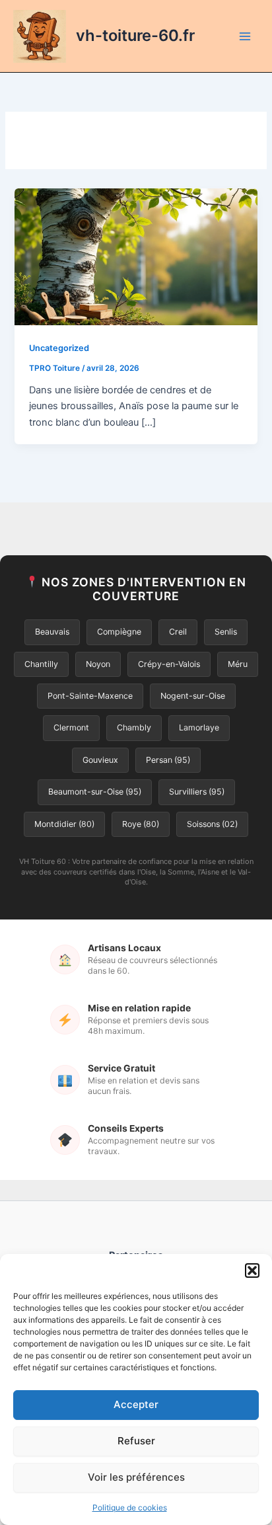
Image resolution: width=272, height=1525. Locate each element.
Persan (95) (168, 760)
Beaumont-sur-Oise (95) (94, 792)
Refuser (136, 1440)
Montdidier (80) (64, 824)
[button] (252, 1270)
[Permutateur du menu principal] (245, 36)
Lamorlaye (199, 727)
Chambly (134, 727)
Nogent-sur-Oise (192, 696)
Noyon (98, 664)
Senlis (226, 632)
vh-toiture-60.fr (135, 35)
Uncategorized (59, 348)
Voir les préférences (136, 1477)
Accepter (136, 1404)
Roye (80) (140, 824)
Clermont (71, 727)
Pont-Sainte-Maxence (90, 696)
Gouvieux (100, 760)
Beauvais (52, 632)
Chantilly (41, 664)
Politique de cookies (129, 1507)
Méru (238, 664)
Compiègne (119, 632)
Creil (178, 632)
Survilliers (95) (196, 792)
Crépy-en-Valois (169, 664)
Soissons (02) (212, 824)
